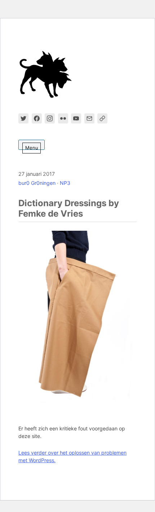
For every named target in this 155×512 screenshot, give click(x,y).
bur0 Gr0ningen (37, 183)
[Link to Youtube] (76, 118)
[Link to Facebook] (37, 118)
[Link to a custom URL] (102, 118)
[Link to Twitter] (23, 118)
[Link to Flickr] (63, 118)
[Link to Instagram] (50, 118)
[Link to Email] (89, 118)
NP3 (65, 183)
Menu (31, 148)
